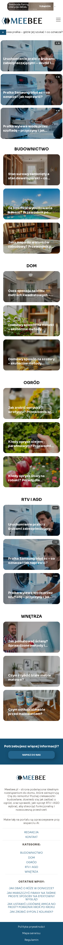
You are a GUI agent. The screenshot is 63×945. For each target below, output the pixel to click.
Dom (31, 266)
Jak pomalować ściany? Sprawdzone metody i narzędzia (28, 643)
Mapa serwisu (31, 933)
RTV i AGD (31, 499)
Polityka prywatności (31, 926)
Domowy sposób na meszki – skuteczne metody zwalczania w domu (31, 327)
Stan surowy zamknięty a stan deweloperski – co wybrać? (28, 176)
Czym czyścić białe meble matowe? (29, 677)
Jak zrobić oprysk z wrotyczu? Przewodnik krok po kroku (31, 410)
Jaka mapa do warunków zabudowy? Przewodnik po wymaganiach (31, 244)
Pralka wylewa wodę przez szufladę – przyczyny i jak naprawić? (25, 128)
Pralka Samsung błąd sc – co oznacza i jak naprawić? (26, 95)
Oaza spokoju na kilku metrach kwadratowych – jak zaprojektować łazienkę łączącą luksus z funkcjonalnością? (31, 293)
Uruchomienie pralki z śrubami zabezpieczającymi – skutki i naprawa (29, 61)
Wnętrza (31, 616)
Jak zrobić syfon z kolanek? (31, 912)
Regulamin (31, 940)
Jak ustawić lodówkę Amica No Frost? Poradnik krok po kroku (31, 905)
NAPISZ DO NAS (31, 755)
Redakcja (31, 832)
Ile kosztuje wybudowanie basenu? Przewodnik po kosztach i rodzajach (30, 210)
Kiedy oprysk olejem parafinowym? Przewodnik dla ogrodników (30, 444)
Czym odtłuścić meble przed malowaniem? (26, 712)
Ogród (32, 382)
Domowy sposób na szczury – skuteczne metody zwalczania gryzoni (31, 361)
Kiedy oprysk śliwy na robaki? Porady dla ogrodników (26, 478)
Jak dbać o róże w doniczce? (31, 888)
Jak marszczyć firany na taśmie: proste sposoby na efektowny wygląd (31, 896)
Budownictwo (31, 149)
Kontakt (31, 837)
